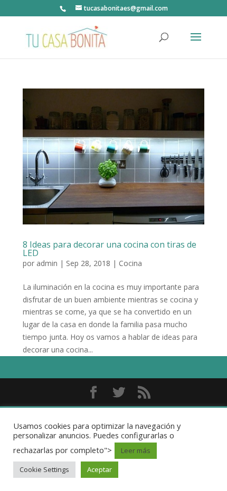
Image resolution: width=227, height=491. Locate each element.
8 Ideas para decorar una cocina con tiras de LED (109, 249)
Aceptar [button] (99, 469)
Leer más (135, 450)
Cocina (130, 263)
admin (47, 263)
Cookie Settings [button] (44, 469)
